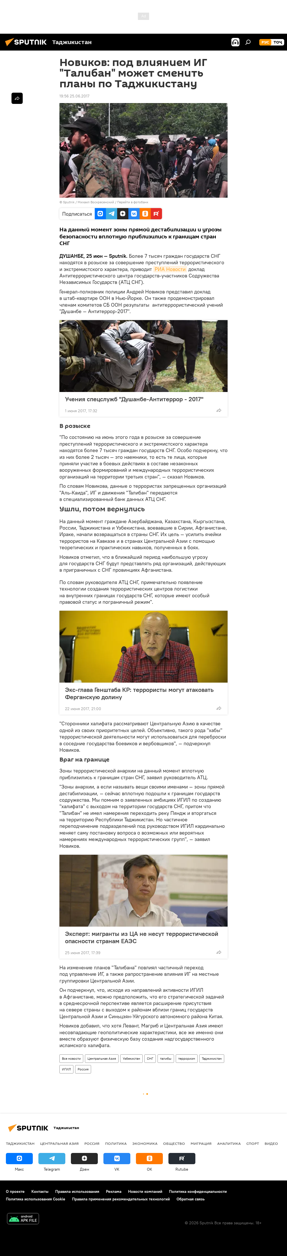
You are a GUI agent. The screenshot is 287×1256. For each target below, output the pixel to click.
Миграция (201, 1143)
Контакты (39, 1191)
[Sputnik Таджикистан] (27, 46)
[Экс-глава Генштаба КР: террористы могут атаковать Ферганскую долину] (143, 647)
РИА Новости (170, 269)
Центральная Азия (101, 1058)
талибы (166, 1058)
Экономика (145, 1143)
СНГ (150, 1058)
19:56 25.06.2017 (74, 96)
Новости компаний (145, 1191)
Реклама (113, 1191)
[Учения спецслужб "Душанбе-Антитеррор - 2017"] (143, 356)
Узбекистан (131, 1058)
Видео (271, 1143)
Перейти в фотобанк (132, 202)
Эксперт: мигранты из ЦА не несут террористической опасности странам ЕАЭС (141, 937)
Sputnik (69, 202)
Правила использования (77, 1191)
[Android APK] (23, 1219)
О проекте (15, 1191)
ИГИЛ (66, 1069)
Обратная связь (191, 1199)
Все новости (71, 1058)
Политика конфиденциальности (198, 1191)
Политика (116, 1143)
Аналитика (229, 1143)
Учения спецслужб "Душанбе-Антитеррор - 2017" (134, 399)
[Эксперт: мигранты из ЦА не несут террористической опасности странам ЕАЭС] (143, 891)
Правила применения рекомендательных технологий (121, 1199)
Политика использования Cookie (35, 1199)
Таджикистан (212, 1058)
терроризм (186, 1058)
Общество (174, 1143)
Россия (83, 1069)
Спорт (252, 1143)
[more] (218, 410)
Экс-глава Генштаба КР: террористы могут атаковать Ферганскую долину (139, 693)
